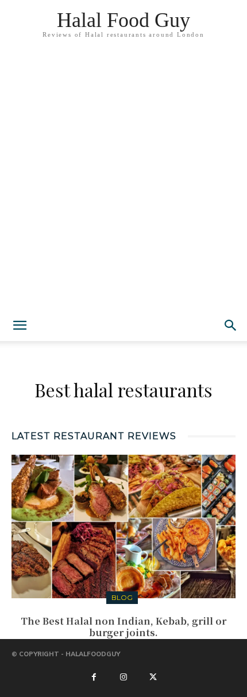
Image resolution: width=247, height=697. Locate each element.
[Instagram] (123, 677)
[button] (231, 325)
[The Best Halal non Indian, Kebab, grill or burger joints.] (123, 526)
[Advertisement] (123, 180)
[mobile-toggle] (19, 325)
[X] (152, 677)
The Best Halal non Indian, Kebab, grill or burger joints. (123, 627)
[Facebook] (93, 677)
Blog (122, 597)
